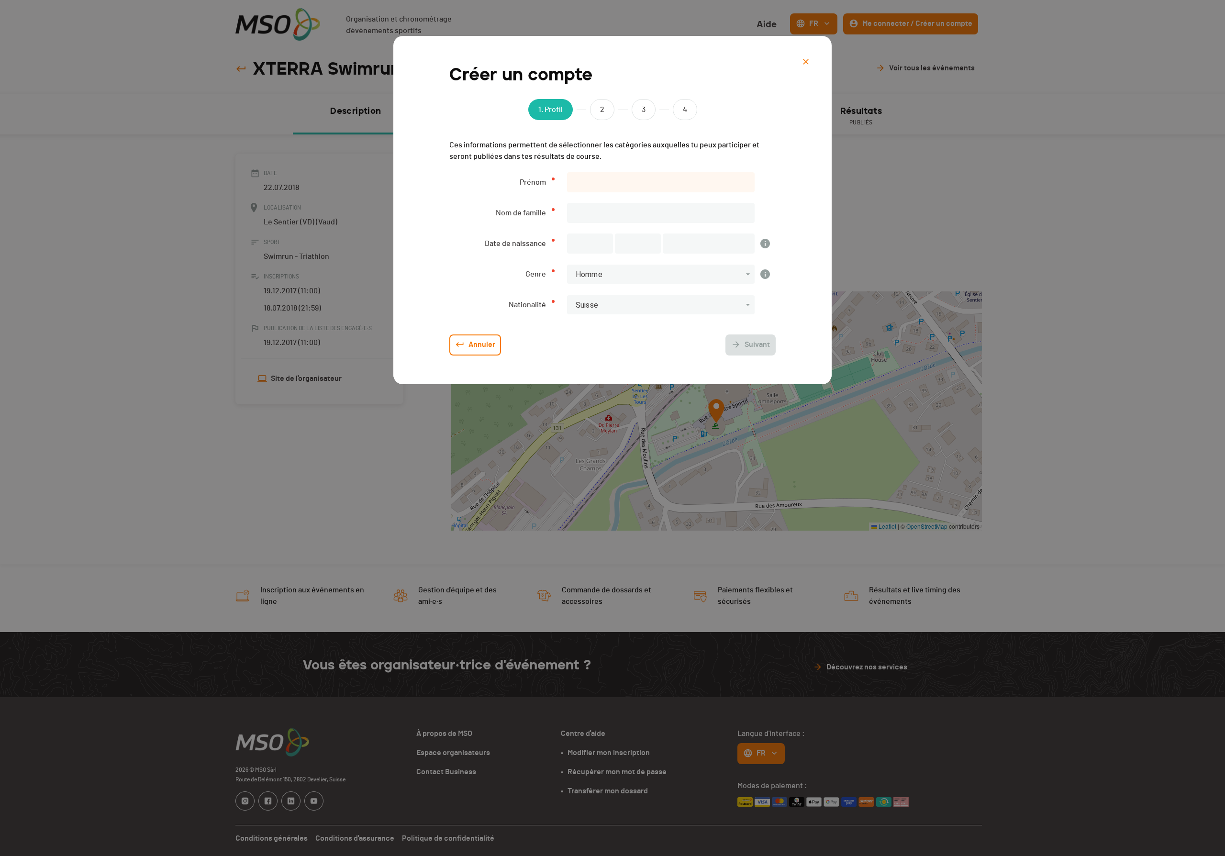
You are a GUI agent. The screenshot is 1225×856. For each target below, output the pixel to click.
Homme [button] (589, 274)
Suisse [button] (587, 305)
